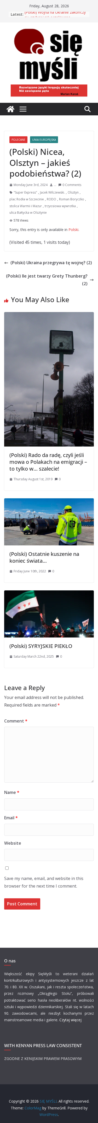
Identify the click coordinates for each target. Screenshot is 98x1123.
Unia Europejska (44, 140)
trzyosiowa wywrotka (60, 206)
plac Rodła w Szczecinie (26, 199)
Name (11, 792)
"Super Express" (25, 192)
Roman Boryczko (71, 199)
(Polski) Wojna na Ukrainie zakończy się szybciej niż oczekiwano (55, 17)
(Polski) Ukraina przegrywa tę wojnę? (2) (51, 263)
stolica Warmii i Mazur (25, 206)
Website (12, 843)
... (55, 185)
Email (11, 818)
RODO (51, 199)
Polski (73, 229)
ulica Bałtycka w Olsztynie (28, 212)
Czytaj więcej (70, 1019)
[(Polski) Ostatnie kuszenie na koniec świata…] (49, 502)
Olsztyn (73, 192)
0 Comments (71, 185)
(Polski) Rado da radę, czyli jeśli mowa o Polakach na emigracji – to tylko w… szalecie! (48, 462)
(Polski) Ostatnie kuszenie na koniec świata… (44, 557)
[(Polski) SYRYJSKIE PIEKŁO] (49, 594)
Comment (15, 721)
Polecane (18, 140)
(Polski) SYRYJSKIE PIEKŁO (40, 646)
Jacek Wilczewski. (52, 192)
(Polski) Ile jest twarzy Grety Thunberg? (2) (47, 279)
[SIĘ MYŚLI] (10, 109)
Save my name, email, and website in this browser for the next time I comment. (43, 882)
